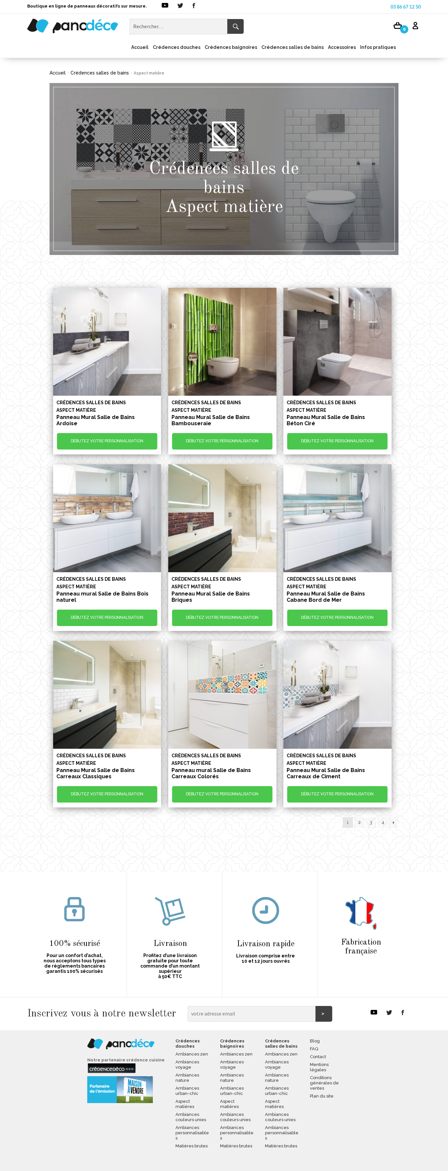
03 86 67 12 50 (406, 7)
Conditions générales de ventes (324, 1083)
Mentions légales (319, 1067)
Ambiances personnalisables (192, 1132)
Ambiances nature (187, 1078)
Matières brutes (191, 1145)
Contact (318, 1056)
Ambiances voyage (187, 1064)
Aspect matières (184, 1104)
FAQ (314, 1048)
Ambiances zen (191, 1054)
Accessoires (342, 47)
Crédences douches (176, 47)
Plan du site (322, 1096)
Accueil (140, 47)
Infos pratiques (378, 47)
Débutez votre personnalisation (107, 441)
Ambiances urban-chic (187, 1091)
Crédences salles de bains (292, 47)
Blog (315, 1040)
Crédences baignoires (231, 47)
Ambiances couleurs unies (190, 1117)
